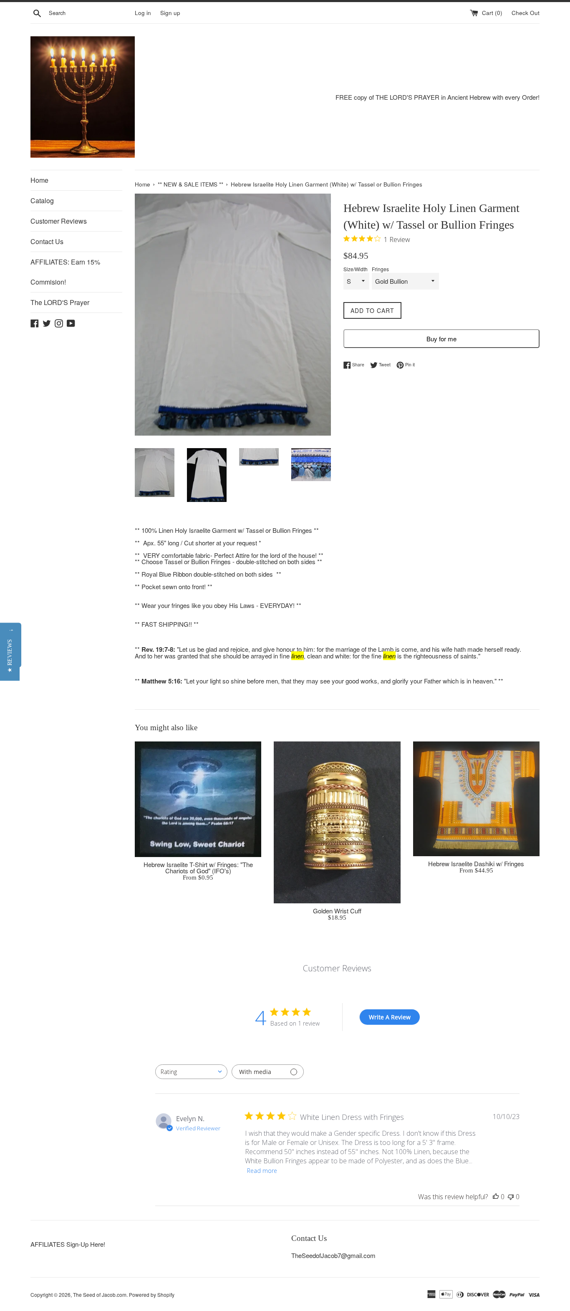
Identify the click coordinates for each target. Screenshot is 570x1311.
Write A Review (390, 1017)
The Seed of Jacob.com (99, 1294)
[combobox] (191, 1071)
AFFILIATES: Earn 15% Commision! (65, 272)
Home (39, 180)
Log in (143, 13)
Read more (262, 1171)
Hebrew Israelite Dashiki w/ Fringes (476, 863)
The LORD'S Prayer (59, 302)
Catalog (42, 200)
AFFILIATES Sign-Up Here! (67, 1244)
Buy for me (441, 338)
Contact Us (46, 241)
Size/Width (355, 269)
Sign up (170, 13)
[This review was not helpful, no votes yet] (511, 1196)
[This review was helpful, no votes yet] (496, 1196)
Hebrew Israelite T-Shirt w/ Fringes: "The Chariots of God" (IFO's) (198, 867)
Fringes (380, 269)
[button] (10, 655)
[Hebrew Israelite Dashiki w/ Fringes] (476, 798)
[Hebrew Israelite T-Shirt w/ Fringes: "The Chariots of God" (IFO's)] (198, 799)
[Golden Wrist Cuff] (337, 822)
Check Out (526, 13)
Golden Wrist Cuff (337, 910)
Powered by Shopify (151, 1294)
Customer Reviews (58, 221)
